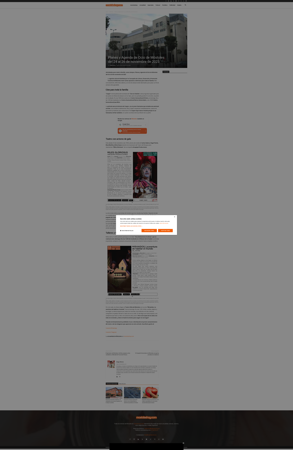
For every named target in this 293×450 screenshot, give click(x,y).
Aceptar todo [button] (165, 230)
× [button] (174, 216)
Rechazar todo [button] (149, 230)
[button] (146, 226)
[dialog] (146, 225)
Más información (164, 223)
